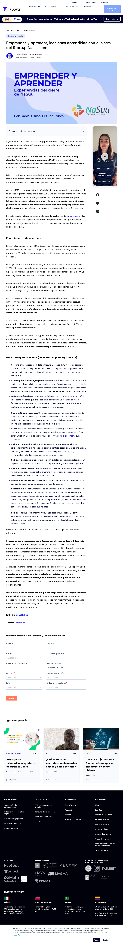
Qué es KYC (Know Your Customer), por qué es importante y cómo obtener (100, 765)
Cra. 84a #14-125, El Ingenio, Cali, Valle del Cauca (107, 914)
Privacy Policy (17, 935)
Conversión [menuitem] (39, 822)
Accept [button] (96, 940)
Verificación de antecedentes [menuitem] (10, 806)
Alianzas (75, 2)
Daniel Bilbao (22, 615)
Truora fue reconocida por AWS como (62, 19)
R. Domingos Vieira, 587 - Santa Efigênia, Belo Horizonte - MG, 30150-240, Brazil (76, 910)
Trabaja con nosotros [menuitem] (74, 820)
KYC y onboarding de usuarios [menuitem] (43, 806)
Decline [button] (105, 940)
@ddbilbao (20, 622)
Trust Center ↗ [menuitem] (101, 851)
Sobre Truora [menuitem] (70, 805)
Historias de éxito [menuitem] (102, 820)
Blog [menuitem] (97, 805)
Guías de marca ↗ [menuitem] (103, 839)
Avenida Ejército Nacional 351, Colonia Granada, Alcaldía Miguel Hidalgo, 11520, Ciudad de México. (14, 910)
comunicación (73, 216)
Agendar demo (102, 181)
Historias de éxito (71, 7)
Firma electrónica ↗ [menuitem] (12, 823)
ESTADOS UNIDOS (43, 902)
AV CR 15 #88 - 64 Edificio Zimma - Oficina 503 (106, 908)
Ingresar (104, 2)
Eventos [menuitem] (98, 810)
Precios (61, 11)
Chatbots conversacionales (104, 175)
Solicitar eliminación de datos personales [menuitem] (105, 845)
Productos (33, 7)
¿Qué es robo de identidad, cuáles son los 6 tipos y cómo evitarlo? (61, 763)
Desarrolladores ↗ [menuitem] (102, 829)
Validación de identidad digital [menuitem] (14, 813)
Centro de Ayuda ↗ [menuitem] (103, 834)
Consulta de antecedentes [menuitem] (46, 812)
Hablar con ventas (112, 9)
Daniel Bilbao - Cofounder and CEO (31, 54)
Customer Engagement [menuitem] (14, 819)
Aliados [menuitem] (68, 815)
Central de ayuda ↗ (90, 2)
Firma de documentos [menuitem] (44, 817)
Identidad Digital (103, 168)
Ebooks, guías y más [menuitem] (103, 815)
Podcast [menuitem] (68, 810)
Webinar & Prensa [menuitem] (102, 824)
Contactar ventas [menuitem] (11, 828)
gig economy (69, 435)
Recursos (88, 7)
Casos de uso (51, 7)
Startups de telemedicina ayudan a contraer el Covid (20, 763)
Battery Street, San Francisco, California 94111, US (45, 909)
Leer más (110, 19)
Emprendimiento (15, 36)
